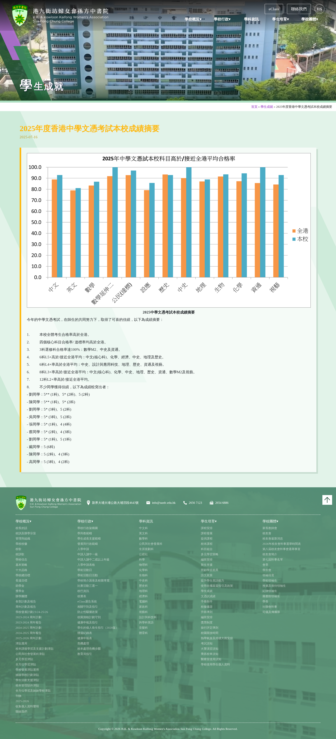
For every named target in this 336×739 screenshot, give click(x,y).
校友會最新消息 (272, 538)
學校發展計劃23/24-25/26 (32, 612)
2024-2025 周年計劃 (28, 627)
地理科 (143, 591)
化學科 (143, 570)
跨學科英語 (146, 622)
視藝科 (143, 612)
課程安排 (207, 528)
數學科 (143, 538)
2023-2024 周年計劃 (28, 617)
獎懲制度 (207, 622)
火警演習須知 (209, 648)
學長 (265, 601)
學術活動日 (84, 570)
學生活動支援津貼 (27, 680)
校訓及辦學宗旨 (26, 533)
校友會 (266, 533)
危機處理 (83, 643)
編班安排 (207, 559)
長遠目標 (21, 580)
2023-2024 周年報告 (28, 622)
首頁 (254, 106)
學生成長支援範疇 (89, 538)
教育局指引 (84, 653)
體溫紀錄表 (84, 633)
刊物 (18, 695)
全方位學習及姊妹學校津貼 (33, 690)
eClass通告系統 (87, 601)
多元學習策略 (209, 554)
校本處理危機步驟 (89, 648)
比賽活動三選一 (87, 585)
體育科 (143, 633)
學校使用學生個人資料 (215, 664)
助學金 (20, 585)
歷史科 (143, 585)
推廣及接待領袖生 (274, 585)
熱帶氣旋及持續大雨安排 (217, 638)
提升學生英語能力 (212, 580)
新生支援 (207, 564)
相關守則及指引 (87, 606)
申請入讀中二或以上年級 (93, 559)
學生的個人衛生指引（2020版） (98, 627)
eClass (274, 9)
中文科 (143, 528)
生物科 (143, 575)
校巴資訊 (83, 591)
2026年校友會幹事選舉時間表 (281, 543)
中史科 (143, 580)
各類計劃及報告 (26, 601)
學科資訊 (251, 19)
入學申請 (83, 549)
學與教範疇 (84, 533)
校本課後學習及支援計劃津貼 (34, 648)
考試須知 (207, 643)
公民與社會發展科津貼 (30, 653)
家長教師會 (269, 528)
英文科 (143, 533)
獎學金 (20, 591)
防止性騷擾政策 (87, 612)
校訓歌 (20, 554)
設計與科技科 (148, 617)
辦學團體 (21, 596)
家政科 (143, 606)
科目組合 (207, 549)
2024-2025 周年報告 (28, 633)
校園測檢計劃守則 (89, 617)
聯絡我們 (299, 9)
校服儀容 (207, 606)
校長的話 (21, 528)
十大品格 (21, 570)
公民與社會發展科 (150, 543)
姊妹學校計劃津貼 (27, 674)
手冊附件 (207, 601)
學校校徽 (21, 543)
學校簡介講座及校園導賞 (93, 580)
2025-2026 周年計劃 (28, 638)
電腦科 (143, 601)
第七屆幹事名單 (272, 559)
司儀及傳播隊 (271, 612)
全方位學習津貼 (26, 664)
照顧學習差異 (209, 570)
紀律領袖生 (269, 591)
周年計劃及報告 (26, 606)
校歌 (18, 549)
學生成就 (267, 106)
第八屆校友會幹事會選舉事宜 (281, 549)
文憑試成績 (208, 596)
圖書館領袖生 (271, 596)
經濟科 (143, 596)
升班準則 (207, 612)
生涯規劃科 (146, 549)
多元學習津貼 (24, 659)
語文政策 (207, 575)
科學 (142, 559)
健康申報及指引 (87, 622)
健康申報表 (84, 638)
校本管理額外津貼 (27, 685)
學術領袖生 (269, 580)
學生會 (266, 570)
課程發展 (207, 533)
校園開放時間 (209, 633)
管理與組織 (23, 538)
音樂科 (143, 627)
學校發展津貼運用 (27, 669)
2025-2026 (22, 701)
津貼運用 (21, 643)
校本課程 (207, 543)
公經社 (143, 554)
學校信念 (21, 559)
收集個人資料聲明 (27, 706)
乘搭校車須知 (209, 653)
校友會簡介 (269, 554)
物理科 (143, 564)
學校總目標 (23, 575)
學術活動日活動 (87, 575)
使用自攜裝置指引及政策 (217, 585)
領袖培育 (268, 575)
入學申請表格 (86, 564)
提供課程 (207, 538)
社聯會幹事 (269, 606)
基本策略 (21, 564)
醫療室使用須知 (211, 659)
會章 (265, 564)
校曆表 (81, 596)
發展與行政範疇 (87, 543)
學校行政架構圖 (87, 528)
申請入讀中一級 (87, 554)
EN (319, 9)
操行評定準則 (209, 627)
